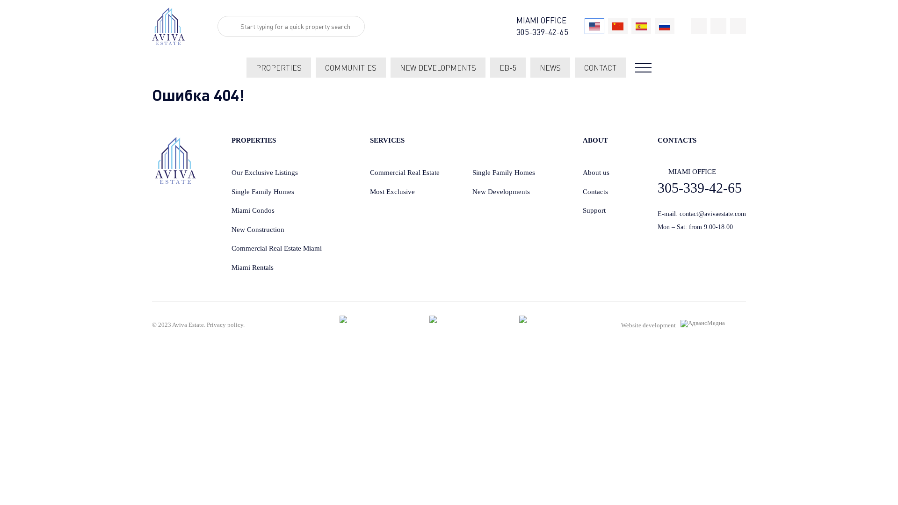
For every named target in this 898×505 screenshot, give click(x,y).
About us (596, 172)
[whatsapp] (718, 26)
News (550, 67)
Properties (279, 67)
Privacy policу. (226, 324)
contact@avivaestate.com (713, 213)
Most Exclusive (392, 191)
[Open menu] (643, 67)
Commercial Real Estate (405, 172)
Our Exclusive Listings (265, 172)
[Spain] (641, 26)
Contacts (595, 191)
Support (594, 210)
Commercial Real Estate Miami (277, 248)
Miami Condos (253, 210)
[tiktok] (699, 26)
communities (351, 67)
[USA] (594, 26)
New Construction (258, 229)
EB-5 (508, 67)
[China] (618, 26)
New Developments (501, 191)
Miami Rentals (253, 267)
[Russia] (664, 26)
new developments (438, 67)
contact (600, 67)
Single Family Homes (263, 191)
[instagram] (738, 26)
